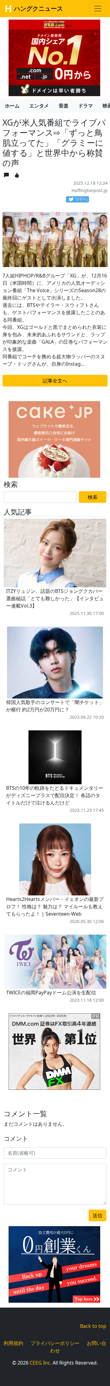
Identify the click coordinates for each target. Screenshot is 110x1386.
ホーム (12, 105)
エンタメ (39, 105)
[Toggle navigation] (97, 8)
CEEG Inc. (40, 1362)
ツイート (82, 199)
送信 (97, 1215)
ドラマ (85, 105)
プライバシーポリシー (55, 1343)
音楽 (63, 105)
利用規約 (13, 1343)
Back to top (93, 1326)
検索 (92, 497)
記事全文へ (55, 380)
